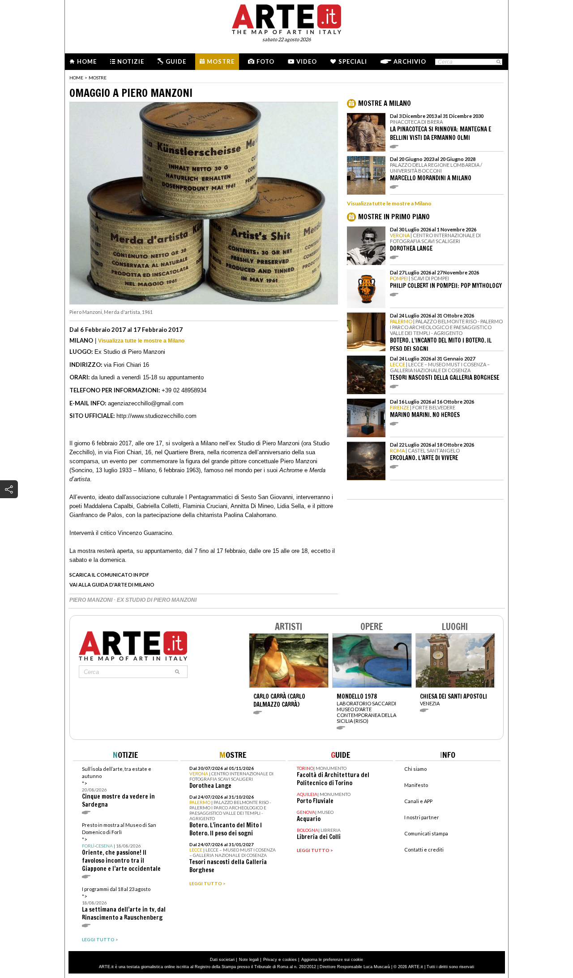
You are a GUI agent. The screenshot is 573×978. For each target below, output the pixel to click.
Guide (176, 61)
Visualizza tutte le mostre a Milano (141, 341)
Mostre (221, 61)
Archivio (409, 61)
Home (87, 61)
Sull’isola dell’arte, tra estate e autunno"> (118, 787)
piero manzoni (91, 600)
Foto (265, 61)
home (76, 77)
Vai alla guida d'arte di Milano (111, 584)
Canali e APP (418, 801)
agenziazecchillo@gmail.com (146, 403)
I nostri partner (421, 817)
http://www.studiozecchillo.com (156, 416)
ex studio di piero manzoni (157, 600)
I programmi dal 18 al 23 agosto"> (124, 903)
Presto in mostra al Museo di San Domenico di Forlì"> (121, 847)
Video (306, 61)
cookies (289, 959)
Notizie (130, 61)
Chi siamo (415, 769)
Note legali (249, 959)
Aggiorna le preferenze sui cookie (332, 959)
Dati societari (222, 959)
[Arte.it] (286, 18)
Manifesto (416, 785)
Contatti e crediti (424, 849)
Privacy (270, 959)
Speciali (352, 61)
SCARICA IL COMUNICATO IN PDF (109, 575)
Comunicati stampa (426, 833)
